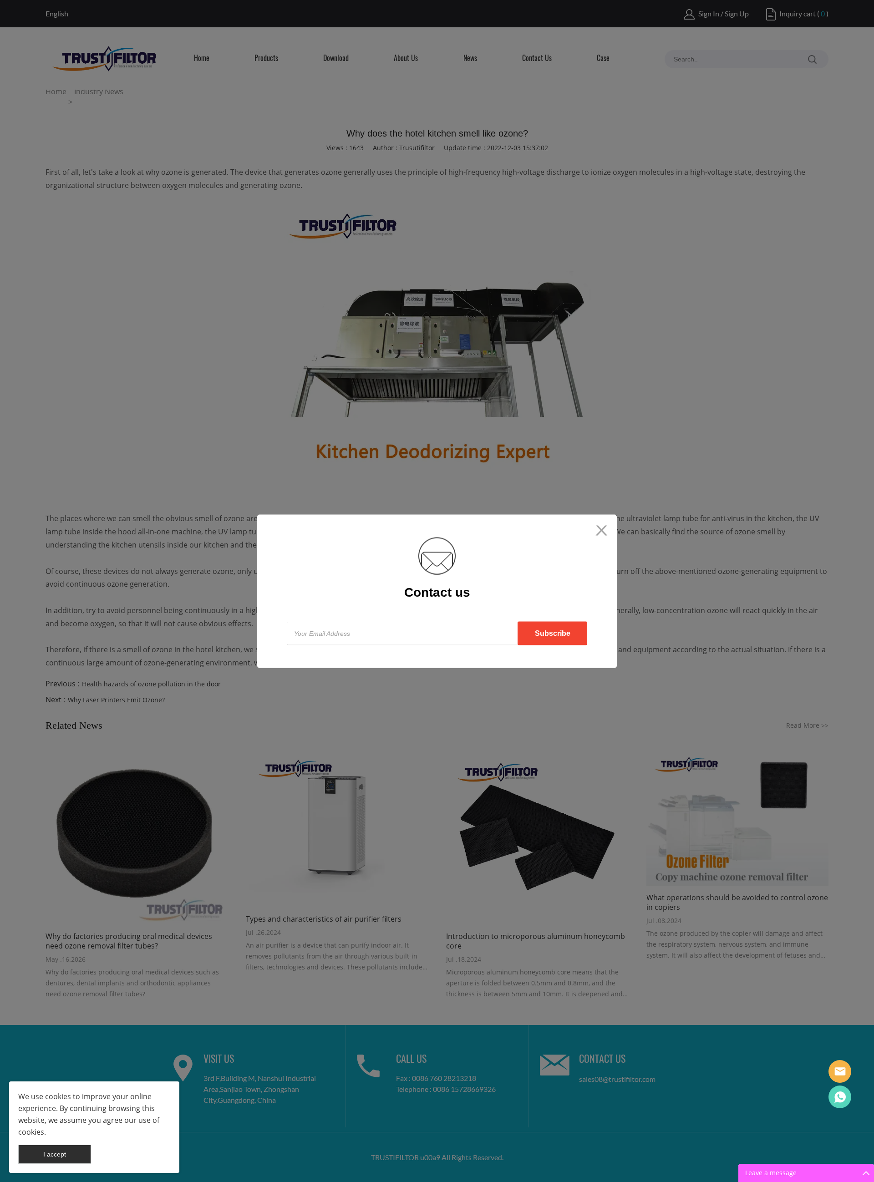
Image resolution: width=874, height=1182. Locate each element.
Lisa (839, 1071)
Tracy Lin (839, 1097)
